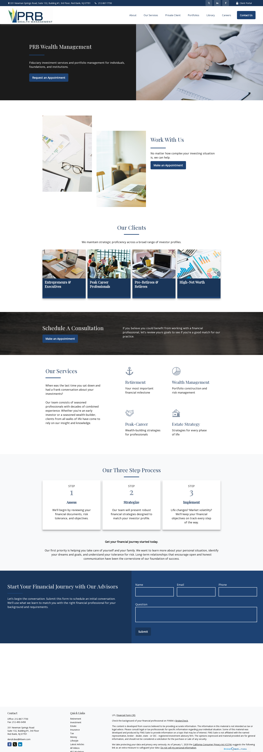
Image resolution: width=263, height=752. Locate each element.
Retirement (75, 718)
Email (180, 584)
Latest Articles (77, 744)
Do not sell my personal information (178, 747)
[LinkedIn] (217, 3)
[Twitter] (208, 3)
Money (73, 737)
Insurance (75, 729)
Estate (73, 726)
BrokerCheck (181, 720)
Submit (143, 631)
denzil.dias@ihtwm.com (18, 739)
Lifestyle (74, 740)
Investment (75, 722)
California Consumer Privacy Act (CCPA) (212, 744)
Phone (223, 584)
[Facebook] (225, 3)
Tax (72, 733)
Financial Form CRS (125, 715)
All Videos (75, 748)
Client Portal (246, 3)
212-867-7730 (105, 3)
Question (141, 604)
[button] (133, 15)
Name (139, 584)
